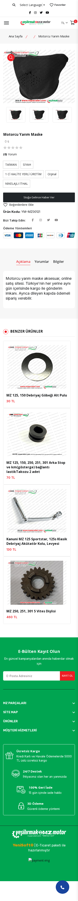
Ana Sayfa (15, 36)
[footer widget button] (39, 703)
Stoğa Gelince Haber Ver (39, 197)
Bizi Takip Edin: (14, 220)
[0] (72, 22)
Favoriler (60, 4)
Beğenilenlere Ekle (21, 205)
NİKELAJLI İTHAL (16, 184)
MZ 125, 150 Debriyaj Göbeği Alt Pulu (36, 395)
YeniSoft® (23, 845)
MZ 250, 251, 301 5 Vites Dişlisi (31, 611)
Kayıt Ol (67, 675)
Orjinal (52, 174)
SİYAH (27, 165)
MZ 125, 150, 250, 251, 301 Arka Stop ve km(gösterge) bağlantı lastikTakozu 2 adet (35, 467)
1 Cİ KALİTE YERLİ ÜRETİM (23, 174)
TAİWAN (11, 165)
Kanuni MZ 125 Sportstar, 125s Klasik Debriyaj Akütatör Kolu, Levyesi (36, 541)
